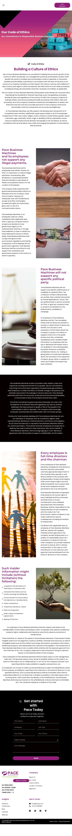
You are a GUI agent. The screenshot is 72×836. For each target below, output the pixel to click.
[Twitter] (35, 811)
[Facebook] (30, 811)
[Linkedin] (40, 811)
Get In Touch (34, 799)
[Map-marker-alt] (45, 811)
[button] (3, 5)
